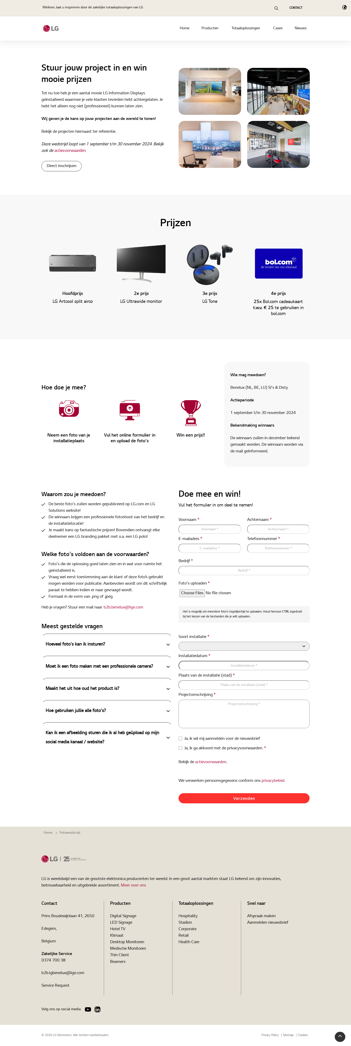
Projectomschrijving (197, 695)
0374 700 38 (53, 960)
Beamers (118, 962)
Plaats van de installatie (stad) (207, 675)
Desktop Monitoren (127, 942)
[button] (340, 1037)
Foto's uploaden (194, 583)
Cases (278, 28)
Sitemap (288, 1035)
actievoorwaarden (69, 150)
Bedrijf (186, 561)
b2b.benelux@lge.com (123, 607)
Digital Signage (123, 916)
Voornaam (189, 520)
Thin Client (119, 955)
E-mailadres (190, 539)
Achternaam (259, 520)
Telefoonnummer (263, 539)
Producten (210, 28)
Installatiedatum (194, 656)
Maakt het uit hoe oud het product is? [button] (82, 688)
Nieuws (301, 28)
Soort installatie (194, 637)
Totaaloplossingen (246, 28)
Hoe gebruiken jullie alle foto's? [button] (76, 710)
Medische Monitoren (128, 948)
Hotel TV (117, 929)
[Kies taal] (344, 7)
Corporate (187, 929)
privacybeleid (273, 781)
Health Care (189, 942)
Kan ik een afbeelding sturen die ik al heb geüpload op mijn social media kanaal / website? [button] (102, 738)
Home (184, 28)
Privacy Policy (270, 1035)
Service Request (55, 985)
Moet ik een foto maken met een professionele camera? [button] (99, 666)
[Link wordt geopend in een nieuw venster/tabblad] (88, 1009)
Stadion (185, 922)
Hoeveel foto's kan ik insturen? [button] (75, 644)
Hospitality (188, 916)
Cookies (303, 1035)
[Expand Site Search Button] (276, 8)
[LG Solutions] (50, 28)
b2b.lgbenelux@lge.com (62, 973)
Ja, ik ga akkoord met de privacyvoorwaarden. (225, 748)
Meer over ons (133, 885)
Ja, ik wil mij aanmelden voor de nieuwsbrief (222, 738)
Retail (184, 935)
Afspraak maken (261, 916)
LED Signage (121, 922)
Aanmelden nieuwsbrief (267, 922)
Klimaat (117, 935)
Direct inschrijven (61, 166)
